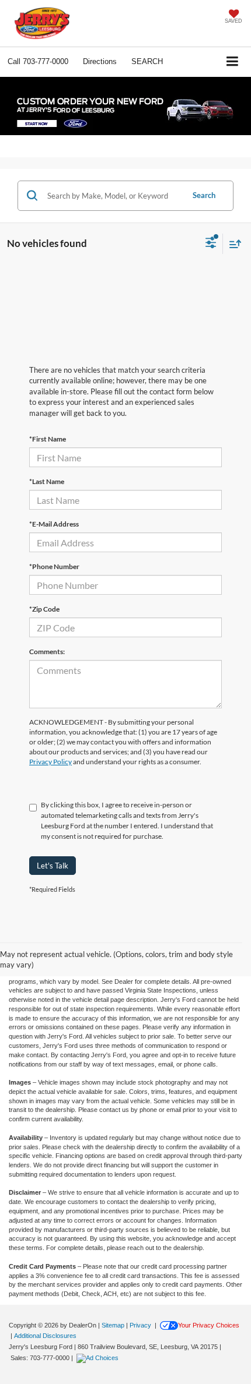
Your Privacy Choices (208, 1325)
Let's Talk (52, 865)
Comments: (47, 651)
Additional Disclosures (45, 1335)
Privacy (140, 1325)
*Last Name (46, 481)
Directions (100, 61)
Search (204, 195)
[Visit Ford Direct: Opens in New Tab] (98, 1357)
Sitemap (113, 1325)
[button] (38, 61)
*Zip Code (44, 609)
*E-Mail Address (54, 524)
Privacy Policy (50, 761)
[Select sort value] (232, 244)
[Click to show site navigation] (232, 62)
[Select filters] (211, 244)
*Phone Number (54, 566)
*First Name (47, 439)
